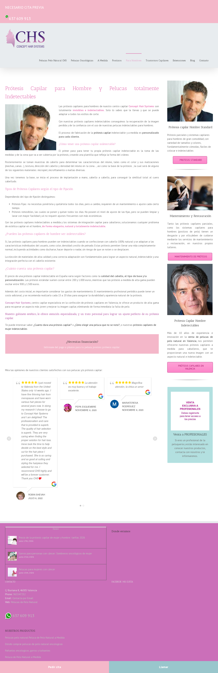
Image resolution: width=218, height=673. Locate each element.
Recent (56, 529)
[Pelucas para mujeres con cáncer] (12, 572)
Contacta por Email (22, 598)
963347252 (19, 594)
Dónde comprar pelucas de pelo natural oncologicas (34, 644)
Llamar (163, 667)
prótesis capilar (102, 132)
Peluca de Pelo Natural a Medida (47, 637)
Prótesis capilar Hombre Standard (190, 127)
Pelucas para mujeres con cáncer (37, 569)
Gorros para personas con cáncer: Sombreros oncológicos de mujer (55, 553)
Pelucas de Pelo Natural (24, 602)
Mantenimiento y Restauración (190, 216)
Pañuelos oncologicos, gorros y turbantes (27, 650)
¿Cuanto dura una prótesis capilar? (52, 325)
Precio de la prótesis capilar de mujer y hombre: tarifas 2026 (52, 537)
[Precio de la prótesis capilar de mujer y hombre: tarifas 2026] (12, 540)
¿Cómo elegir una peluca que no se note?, (97, 325)
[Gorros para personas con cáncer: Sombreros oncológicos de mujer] (12, 556)
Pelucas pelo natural (16, 637)
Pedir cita (54, 667)
